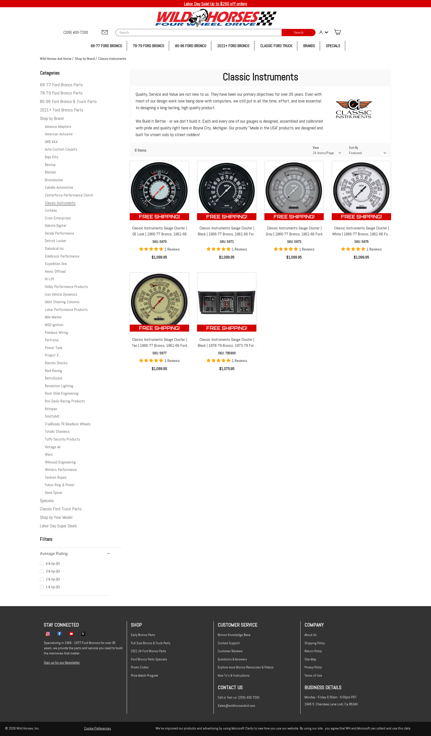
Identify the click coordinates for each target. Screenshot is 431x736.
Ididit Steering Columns (62, 301)
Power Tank (53, 347)
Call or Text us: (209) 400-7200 (238, 697)
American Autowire (59, 134)
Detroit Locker (55, 240)
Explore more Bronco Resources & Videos (246, 667)
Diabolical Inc (54, 248)
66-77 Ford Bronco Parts (61, 85)
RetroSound (53, 378)
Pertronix (52, 340)
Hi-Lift (49, 278)
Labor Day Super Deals (58, 526)
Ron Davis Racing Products (65, 401)
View (316, 148)
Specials (47, 500)
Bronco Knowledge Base (234, 635)
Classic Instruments (60, 202)
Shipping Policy (315, 643)
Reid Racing (53, 370)
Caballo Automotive (59, 187)
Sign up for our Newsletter (62, 662)
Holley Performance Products (66, 286)
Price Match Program (144, 675)
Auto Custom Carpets (61, 149)
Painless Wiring (56, 332)
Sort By (353, 148)
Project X (52, 355)
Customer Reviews (230, 651)
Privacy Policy (313, 667)
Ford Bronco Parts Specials (149, 659)
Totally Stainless (57, 431)
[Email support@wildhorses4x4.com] (104, 32)
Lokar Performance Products (66, 309)
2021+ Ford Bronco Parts (61, 110)
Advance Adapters (58, 126)
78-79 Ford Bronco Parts (61, 93)
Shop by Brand (52, 118)
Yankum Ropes (56, 477)
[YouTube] (71, 633)
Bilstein (50, 172)
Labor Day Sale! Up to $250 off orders (215, 3)
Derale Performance (59, 233)
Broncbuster (54, 180)
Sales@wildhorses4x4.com (236, 706)
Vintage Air (53, 447)
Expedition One (56, 263)
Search (299, 32)
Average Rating (54, 554)
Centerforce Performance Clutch (69, 195)
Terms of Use (313, 675)
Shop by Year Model (56, 517)
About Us (311, 635)
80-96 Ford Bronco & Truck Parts (68, 101)
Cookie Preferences (97, 728)
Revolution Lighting (59, 385)
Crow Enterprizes (58, 218)
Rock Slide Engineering (62, 393)
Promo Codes (140, 667)
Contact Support (229, 643)
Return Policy (313, 651)
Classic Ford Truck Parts (61, 509)
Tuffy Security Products (62, 439)
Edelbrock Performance (62, 256)
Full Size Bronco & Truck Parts (150, 643)
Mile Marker (53, 317)
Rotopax (51, 408)
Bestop (50, 164)
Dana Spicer (53, 492)
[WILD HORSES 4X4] (216, 17)
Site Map (310, 659)
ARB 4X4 (51, 141)
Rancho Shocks (56, 363)
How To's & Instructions (234, 675)
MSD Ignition (54, 324)
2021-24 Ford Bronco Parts (148, 651)
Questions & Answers (232, 659)
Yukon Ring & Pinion (59, 484)
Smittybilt (52, 416)
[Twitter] (83, 633)
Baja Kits (51, 157)
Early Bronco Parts (143, 635)
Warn (49, 454)
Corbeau (51, 210)
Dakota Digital (55, 225)
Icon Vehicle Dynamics (61, 294)
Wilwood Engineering (60, 462)
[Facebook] (59, 633)
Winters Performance (61, 469)
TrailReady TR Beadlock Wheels (68, 424)
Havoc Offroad (55, 271)
